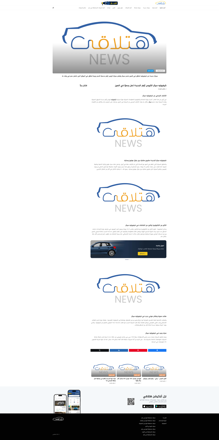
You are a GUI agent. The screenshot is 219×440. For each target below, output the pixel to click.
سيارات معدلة (137, 8)
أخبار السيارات (160, 71)
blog (109, 4)
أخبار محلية (154, 8)
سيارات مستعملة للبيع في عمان (148, 429)
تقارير (114, 8)
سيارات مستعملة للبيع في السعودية (147, 423)
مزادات (108, 8)
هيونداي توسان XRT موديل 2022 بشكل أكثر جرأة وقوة (129, 379)
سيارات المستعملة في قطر (149, 435)
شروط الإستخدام (162, 421)
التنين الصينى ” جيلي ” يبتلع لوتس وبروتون (154, 378)
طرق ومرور (120, 8)
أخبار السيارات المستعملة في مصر (96, 8)
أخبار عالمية (162, 8)
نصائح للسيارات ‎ (82, 8)
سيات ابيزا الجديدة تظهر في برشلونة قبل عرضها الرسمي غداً (105, 379)
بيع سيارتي (130, 254)
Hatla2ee (160, 3)
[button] (130, 259)
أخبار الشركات (128, 8)
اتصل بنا (164, 418)
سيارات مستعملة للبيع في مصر (148, 418)
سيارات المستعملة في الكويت (148, 432)
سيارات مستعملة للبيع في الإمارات (147, 421)
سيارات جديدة (146, 8)
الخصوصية (164, 423)
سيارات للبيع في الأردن (150, 426)
